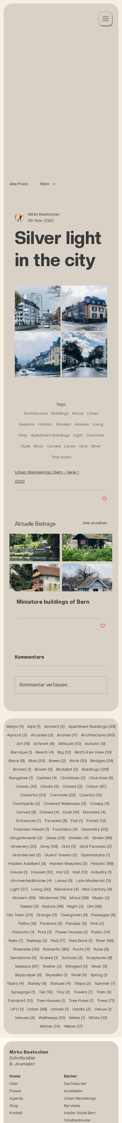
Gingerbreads (26, 837)
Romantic (56, 949)
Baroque (21, 752)
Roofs (81, 949)
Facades (56, 820)
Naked (29, 906)
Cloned (72, 786)
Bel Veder (72, 1106)
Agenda (16, 1098)
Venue (103, 1009)
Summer (104, 983)
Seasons (27, 424)
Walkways (51, 1017)
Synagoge (23, 991)
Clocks (49, 786)
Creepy (100, 803)
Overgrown (74, 914)
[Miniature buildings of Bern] (60, 562)
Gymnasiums (95, 854)
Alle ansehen (95, 522)
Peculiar (76, 923)
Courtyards (26, 803)
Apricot (17, 735)
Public (100, 932)
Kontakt (16, 1113)
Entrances (28, 820)
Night (75, 906)
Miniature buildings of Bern (53, 602)
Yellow (73, 1026)
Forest (96, 820)
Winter (50, 1026)
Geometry (94, 829)
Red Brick (80, 940)
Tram (103, 991)
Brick (38, 446)
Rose (101, 949)
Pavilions (51, 923)
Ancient (54, 726)
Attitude (69, 743)
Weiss (77, 1017)
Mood (77, 413)
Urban (92, 413)
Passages (103, 914)
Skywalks (56, 974)
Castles (46, 777)
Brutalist (67, 769)
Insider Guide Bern (80, 1113)
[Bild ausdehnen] (37, 308)
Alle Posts (18, 183)
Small (79, 974)
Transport (20, 1000)
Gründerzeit (26, 854)
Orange (46, 914)
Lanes (70, 446)
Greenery (24, 846)
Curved (54, 446)
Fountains (65, 829)
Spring (98, 974)
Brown (44, 769)
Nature (53, 906)
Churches (101, 777)
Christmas (72, 777)
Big (64, 752)
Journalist (24, 1063)
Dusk (25, 446)
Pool (45, 932)
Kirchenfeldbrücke (31, 880)
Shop (13, 1106)
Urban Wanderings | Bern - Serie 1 (47, 472)
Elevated (94, 812)
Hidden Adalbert (27, 863)
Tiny (63, 991)
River (105, 940)
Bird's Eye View (93, 752)
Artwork (43, 743)
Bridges (101, 760)
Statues (60, 983)
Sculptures (99, 957)
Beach (45, 752)
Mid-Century (97, 889)
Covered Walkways (65, 803)
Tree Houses (50, 1000)
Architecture (36, 413)
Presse (15, 1091)
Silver (96, 446)
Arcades (42, 735)
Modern (63, 424)
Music (101, 897)
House (19, 872)
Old (94, 906)
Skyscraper (28, 974)
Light (78, 435)
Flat (77, 820)
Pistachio (23, 932)
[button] (105, 19)
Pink (97, 923)
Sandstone (23, 957)
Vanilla (81, 1009)
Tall (46, 991)
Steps (82, 983)
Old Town (20, 914)
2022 (20, 481)
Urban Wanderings (80, 1098)
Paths (27, 923)
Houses (82, 424)
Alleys (15, 726)
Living (97, 424)
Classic (26, 786)
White (98, 1017)
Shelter (52, 966)
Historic (45, 424)
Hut (62, 872)
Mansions (66, 889)
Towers (83, 991)
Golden (78, 837)
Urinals (60, 1009)
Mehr (45, 183)
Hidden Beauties (68, 863)
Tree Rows (61, 457)
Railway (37, 940)
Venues (25, 1017)
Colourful (33, 794)
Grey (22, 435)
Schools (72, 957)
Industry (101, 872)
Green (102, 837)
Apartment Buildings (50, 435)
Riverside (26, 949)
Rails (16, 940)
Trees (106, 1000)
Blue (36, 760)
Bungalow (21, 777)
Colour (96, 786)
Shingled (76, 966)
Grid (83, 446)
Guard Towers (60, 854)
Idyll (80, 872)
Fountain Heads (31, 829)
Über (13, 1083)
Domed (49, 812)
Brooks (22, 769)
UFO (17, 1009)
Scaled (49, 957)
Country (90, 794)
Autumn (95, 743)
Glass (55, 837)
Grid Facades (96, 846)
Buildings (60, 413)
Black (17, 760)
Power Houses (71, 932)
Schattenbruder (77, 1120)
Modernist (52, 897)
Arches (67, 735)
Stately (37, 983)
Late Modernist (93, 880)
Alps (34, 726)
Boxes (57, 760)
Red (58, 940)
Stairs (15, 983)
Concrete (95, 435)
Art (23, 743)
